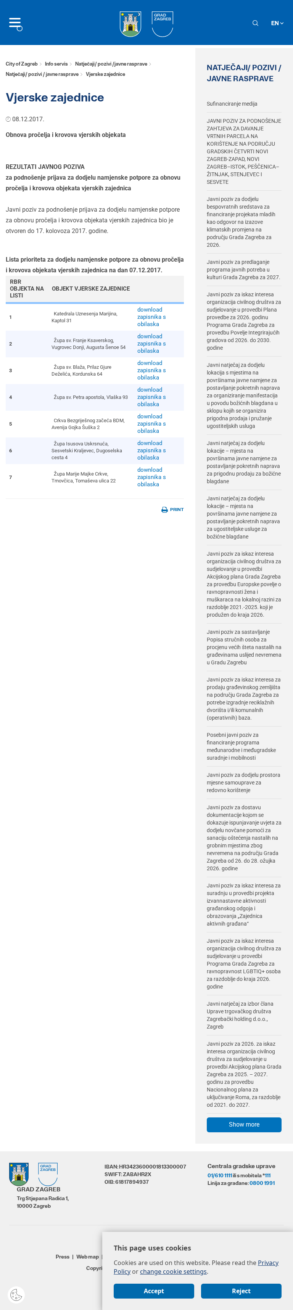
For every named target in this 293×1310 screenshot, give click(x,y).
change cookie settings (173, 1271)
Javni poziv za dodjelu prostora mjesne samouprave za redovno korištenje (243, 782)
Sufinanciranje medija (232, 104)
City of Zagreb (22, 64)
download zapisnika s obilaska (151, 317)
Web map (87, 1257)
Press (62, 1257)
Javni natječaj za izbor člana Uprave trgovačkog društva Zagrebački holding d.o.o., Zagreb (240, 1015)
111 (267, 1175)
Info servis (56, 64)
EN (275, 23)
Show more (244, 1124)
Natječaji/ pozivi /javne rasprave (111, 64)
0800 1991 (262, 1183)
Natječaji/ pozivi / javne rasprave (42, 74)
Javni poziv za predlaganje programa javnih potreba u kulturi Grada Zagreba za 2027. (243, 269)
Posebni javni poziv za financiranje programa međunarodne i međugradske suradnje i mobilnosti (241, 746)
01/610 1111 (220, 1175)
